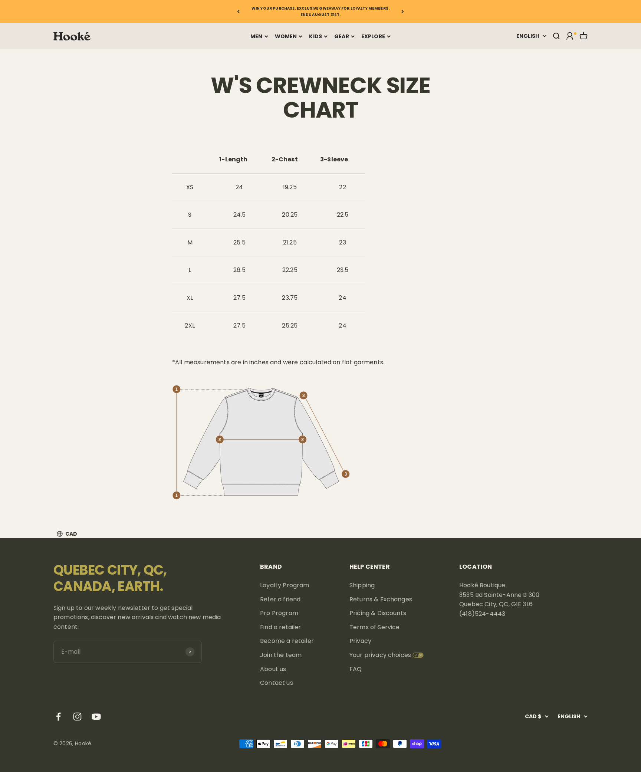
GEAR (341, 36)
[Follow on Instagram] (77, 717)
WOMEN (286, 36)
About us (273, 669)
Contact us (276, 683)
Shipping (362, 585)
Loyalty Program (284, 585)
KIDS (315, 36)
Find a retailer (280, 627)
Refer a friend (280, 599)
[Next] (402, 11)
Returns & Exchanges (380, 599)
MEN (256, 36)
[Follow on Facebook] (58, 717)
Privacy (360, 641)
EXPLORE (373, 36)
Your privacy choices (380, 655)
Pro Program (279, 613)
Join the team (281, 655)
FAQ (355, 669)
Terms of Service (374, 627)
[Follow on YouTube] (96, 717)
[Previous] (238, 11)
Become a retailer (287, 641)
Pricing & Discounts (377, 613)
